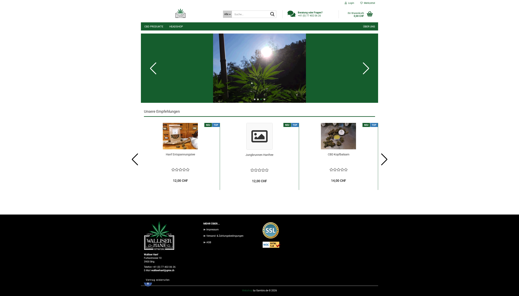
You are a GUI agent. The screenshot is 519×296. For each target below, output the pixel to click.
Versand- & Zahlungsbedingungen (224, 235)
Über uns (369, 26)
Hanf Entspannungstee (180, 154)
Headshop (176, 26)
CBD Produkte (153, 26)
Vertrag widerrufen (158, 280)
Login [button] (350, 3)
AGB (208, 242)
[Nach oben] (508, 290)
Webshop (247, 290)
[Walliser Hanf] (180, 13)
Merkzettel (369, 3)
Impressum (212, 229)
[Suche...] (272, 14)
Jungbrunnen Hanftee (259, 154)
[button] (254, 99)
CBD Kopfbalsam (338, 154)
